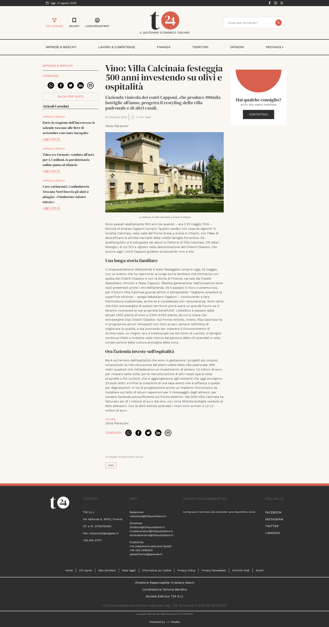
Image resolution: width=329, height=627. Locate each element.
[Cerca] (278, 22)
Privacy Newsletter (214, 570)
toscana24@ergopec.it (103, 533)
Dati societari (107, 570)
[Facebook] (269, 3)
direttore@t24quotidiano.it (147, 527)
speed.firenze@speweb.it (146, 554)
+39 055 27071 (92, 540)
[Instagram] (275, 3)
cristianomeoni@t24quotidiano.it (151, 531)
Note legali (129, 570)
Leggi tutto (50, 138)
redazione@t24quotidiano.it (148, 516)
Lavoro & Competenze (116, 47)
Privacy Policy (186, 570)
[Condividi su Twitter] (70, 85)
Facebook (273, 512)
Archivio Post (240, 570)
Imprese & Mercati (61, 47)
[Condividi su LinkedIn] (80, 85)
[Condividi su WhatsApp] (51, 85)
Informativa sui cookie (156, 570)
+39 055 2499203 (141, 550)
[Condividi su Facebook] (61, 85)
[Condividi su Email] (90, 85)
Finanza (163, 47)
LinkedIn (272, 533)
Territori (200, 47)
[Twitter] (281, 3)
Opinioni (237, 47)
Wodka (175, 621)
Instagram (274, 519)
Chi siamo (85, 570)
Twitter (272, 526)
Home (69, 570)
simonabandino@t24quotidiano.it (151, 535)
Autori (260, 570)
